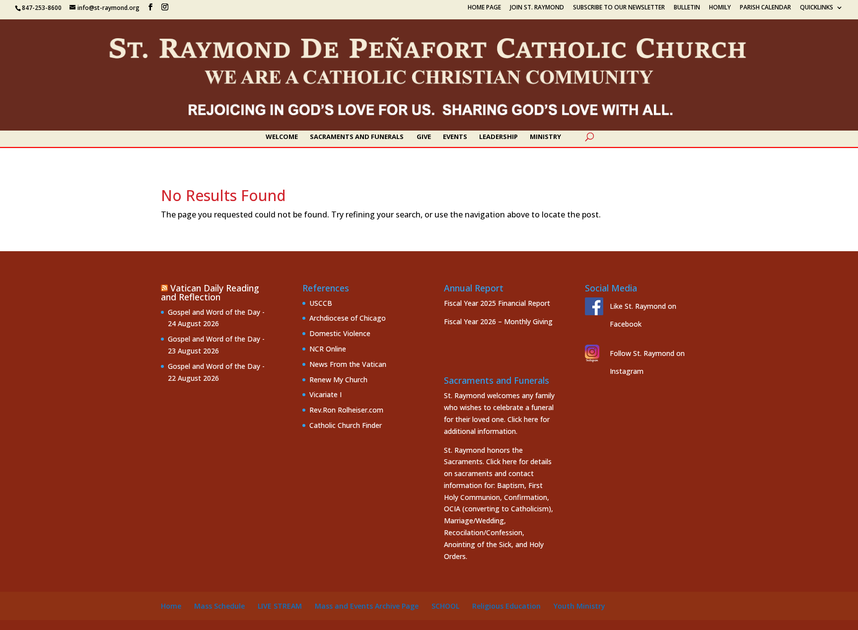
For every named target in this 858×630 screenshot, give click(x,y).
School (445, 606)
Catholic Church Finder (345, 425)
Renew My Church (338, 379)
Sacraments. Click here (480, 461)
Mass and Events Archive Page (367, 606)
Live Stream (280, 606)
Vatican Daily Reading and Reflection (210, 292)
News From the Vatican (347, 364)
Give (424, 137)
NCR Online (327, 348)
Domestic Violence (339, 333)
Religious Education (506, 606)
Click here (522, 419)
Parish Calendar (765, 7)
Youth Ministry (579, 606)
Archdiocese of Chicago (347, 318)
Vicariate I (325, 394)
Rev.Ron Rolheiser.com (346, 410)
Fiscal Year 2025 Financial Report (497, 303)
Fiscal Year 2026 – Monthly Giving (498, 321)
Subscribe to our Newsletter (619, 7)
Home (171, 606)
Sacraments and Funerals (357, 137)
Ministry (545, 137)
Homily (720, 7)
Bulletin (687, 7)
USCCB (320, 303)
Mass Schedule (219, 606)
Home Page (484, 7)
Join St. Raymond (537, 7)
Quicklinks (816, 7)
